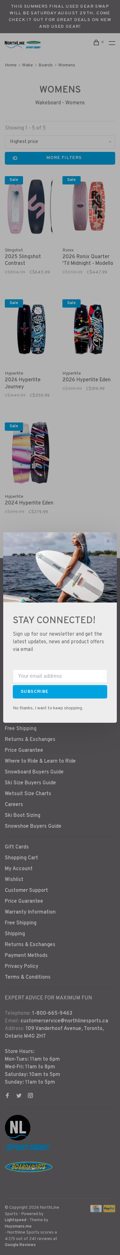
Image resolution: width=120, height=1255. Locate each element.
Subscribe (35, 691)
